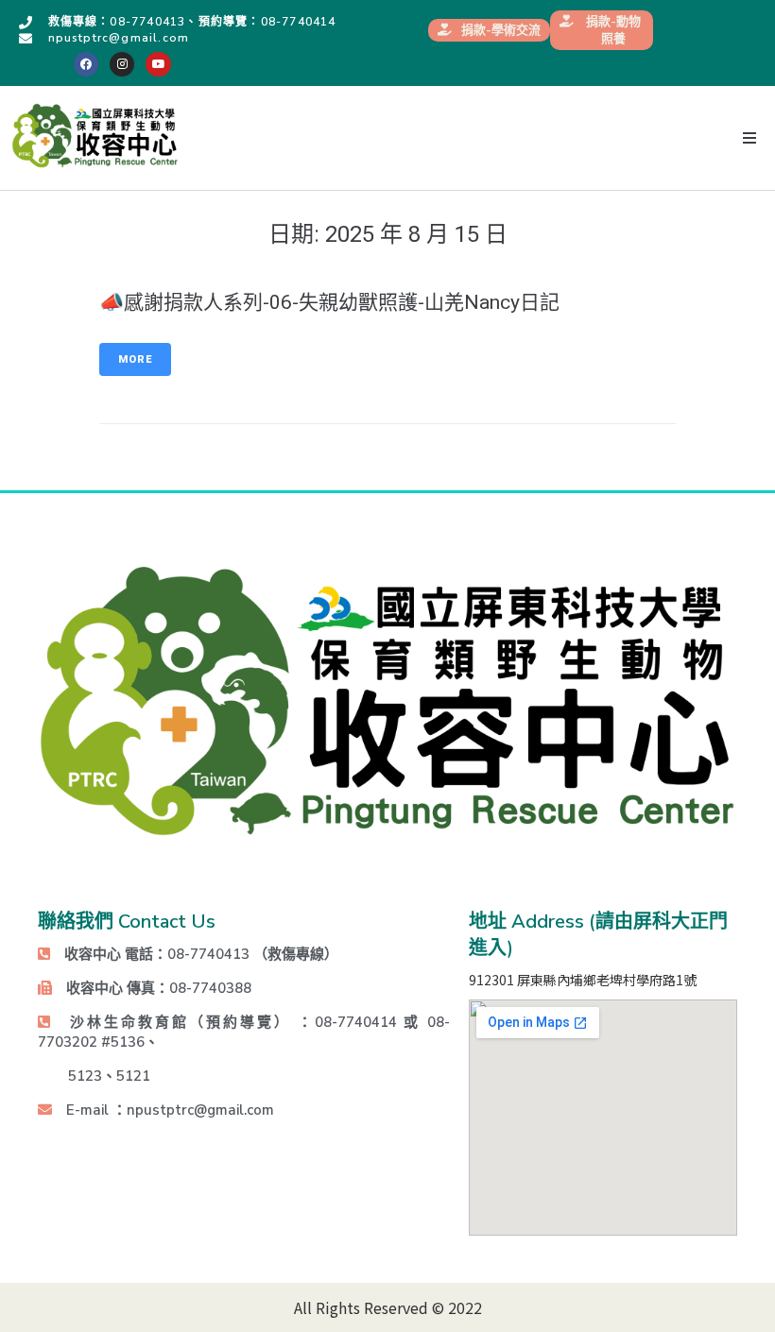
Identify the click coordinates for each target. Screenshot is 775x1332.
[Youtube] (158, 64)
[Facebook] (86, 64)
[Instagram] (122, 64)
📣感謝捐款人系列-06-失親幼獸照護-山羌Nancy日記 (329, 302)
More (135, 359)
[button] (749, 138)
